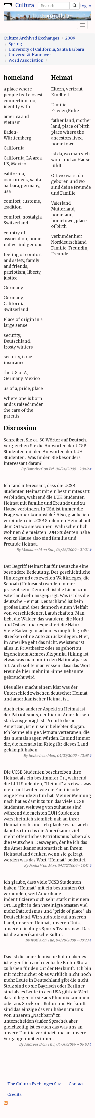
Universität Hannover (30, 54)
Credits (14, 1094)
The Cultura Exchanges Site (34, 1083)
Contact (76, 1083)
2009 (70, 38)
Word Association (26, 60)
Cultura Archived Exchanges (31, 38)
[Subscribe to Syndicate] (6, 1102)
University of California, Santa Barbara (46, 49)
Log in (85, 5)
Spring (15, 43)
